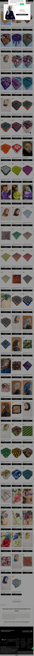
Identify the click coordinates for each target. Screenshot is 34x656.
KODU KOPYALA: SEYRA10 (22, 14)
